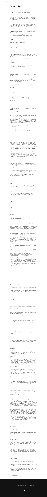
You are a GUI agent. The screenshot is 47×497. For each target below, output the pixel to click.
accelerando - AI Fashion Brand (20, 482)
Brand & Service (5, 486)
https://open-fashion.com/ (26, 58)
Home (4, 482)
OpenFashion (24, 495)
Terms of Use (31, 486)
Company (31, 482)
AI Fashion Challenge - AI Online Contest (22, 485)
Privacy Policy (32, 485)
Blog (3, 485)
